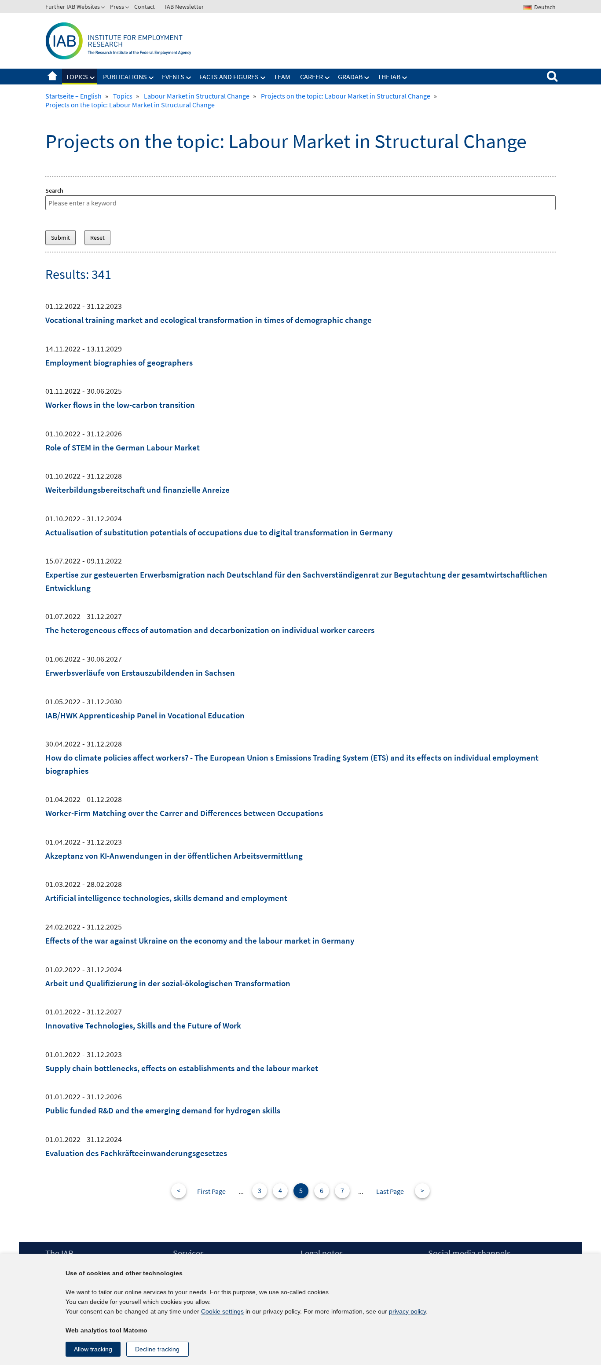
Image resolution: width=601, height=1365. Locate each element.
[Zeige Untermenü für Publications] (151, 77)
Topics (77, 76)
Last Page (390, 1191)
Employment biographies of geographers (119, 362)
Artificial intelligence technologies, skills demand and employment (166, 898)
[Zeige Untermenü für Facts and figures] (263, 77)
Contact (144, 7)
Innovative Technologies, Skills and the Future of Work (143, 1025)
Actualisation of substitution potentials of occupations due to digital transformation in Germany (218, 532)
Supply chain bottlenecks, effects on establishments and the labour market (181, 1068)
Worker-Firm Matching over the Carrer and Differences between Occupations (184, 813)
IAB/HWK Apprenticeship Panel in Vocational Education (145, 715)
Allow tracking (93, 1349)
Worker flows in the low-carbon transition (120, 404)
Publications (125, 76)
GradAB (350, 76)
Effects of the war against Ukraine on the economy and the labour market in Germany (199, 940)
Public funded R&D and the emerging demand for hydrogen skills (162, 1110)
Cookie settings (222, 1311)
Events (173, 76)
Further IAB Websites (72, 7)
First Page (211, 1191)
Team (282, 76)
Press (117, 7)
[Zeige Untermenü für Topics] (92, 77)
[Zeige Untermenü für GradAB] (366, 77)
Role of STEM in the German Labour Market (122, 447)
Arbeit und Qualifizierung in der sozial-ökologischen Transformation (167, 983)
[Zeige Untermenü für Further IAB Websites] (103, 8)
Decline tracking (157, 1349)
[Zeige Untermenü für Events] (188, 77)
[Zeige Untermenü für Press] (128, 8)
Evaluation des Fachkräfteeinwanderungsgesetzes (136, 1153)
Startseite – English (52, 76)
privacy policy (407, 1311)
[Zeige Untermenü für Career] (327, 77)
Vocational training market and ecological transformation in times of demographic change (208, 320)
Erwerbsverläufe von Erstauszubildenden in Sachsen (140, 672)
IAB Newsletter (184, 7)
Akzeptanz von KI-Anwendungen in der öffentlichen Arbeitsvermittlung (174, 855)
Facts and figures (229, 76)
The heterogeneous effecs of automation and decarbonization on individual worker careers (209, 630)
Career (311, 76)
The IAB (388, 76)
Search (54, 190)
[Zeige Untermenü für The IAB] (404, 77)
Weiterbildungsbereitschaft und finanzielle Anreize (137, 489)
